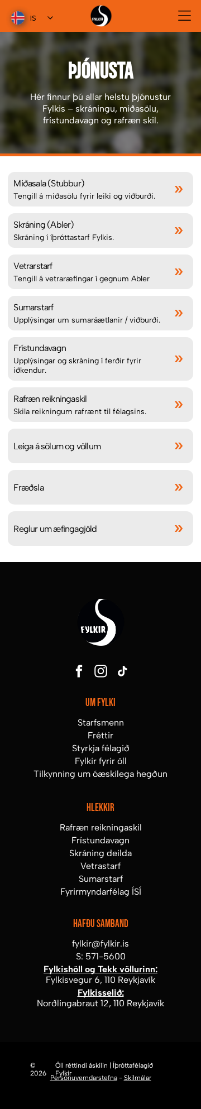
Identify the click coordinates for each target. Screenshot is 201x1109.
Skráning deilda (100, 853)
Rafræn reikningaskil (101, 827)
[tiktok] (122, 672)
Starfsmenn (101, 722)
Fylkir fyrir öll (101, 761)
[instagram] (100, 672)
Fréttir (100, 735)
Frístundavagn (100, 840)
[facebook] (78, 672)
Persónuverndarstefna (83, 1078)
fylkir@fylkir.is (100, 943)
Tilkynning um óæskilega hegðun (101, 774)
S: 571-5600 (101, 956)
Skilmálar (137, 1078)
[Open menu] (184, 15)
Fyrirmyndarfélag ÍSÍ (100, 891)
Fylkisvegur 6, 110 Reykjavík (100, 979)
